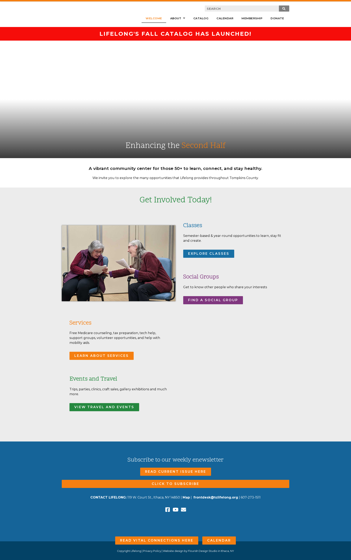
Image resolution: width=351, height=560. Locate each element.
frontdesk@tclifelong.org (215, 497)
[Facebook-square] (167, 509)
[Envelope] (183, 509)
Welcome (154, 18)
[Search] (284, 8)
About (175, 18)
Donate (277, 18)
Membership (252, 18)
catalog (201, 18)
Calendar (225, 18)
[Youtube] (175, 509)
